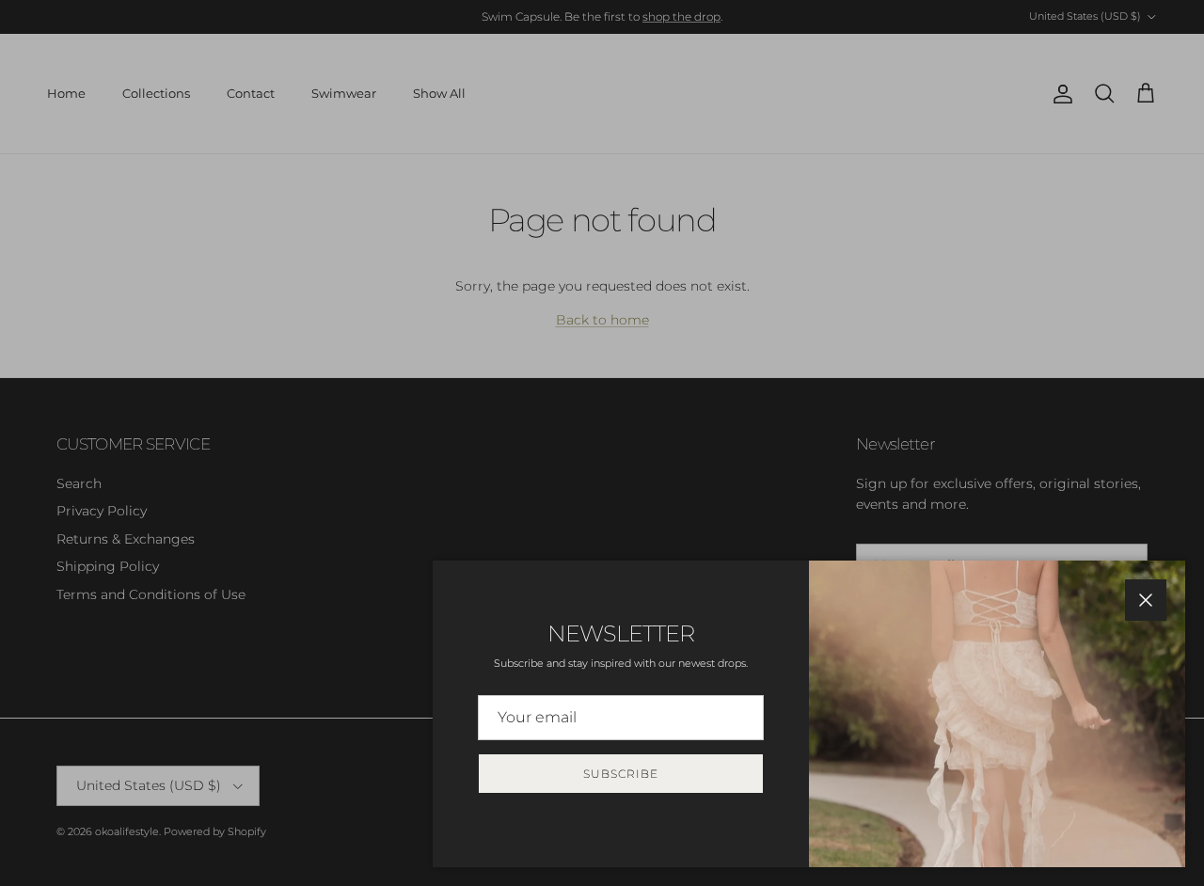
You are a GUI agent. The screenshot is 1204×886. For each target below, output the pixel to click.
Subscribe (620, 774)
